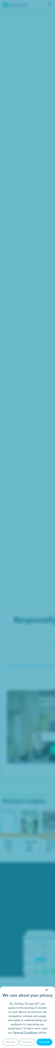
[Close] (46, 990)
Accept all (44, 1042)
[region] (27, 1017)
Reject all (27, 1042)
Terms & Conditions (25, 1032)
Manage (10, 1042)
